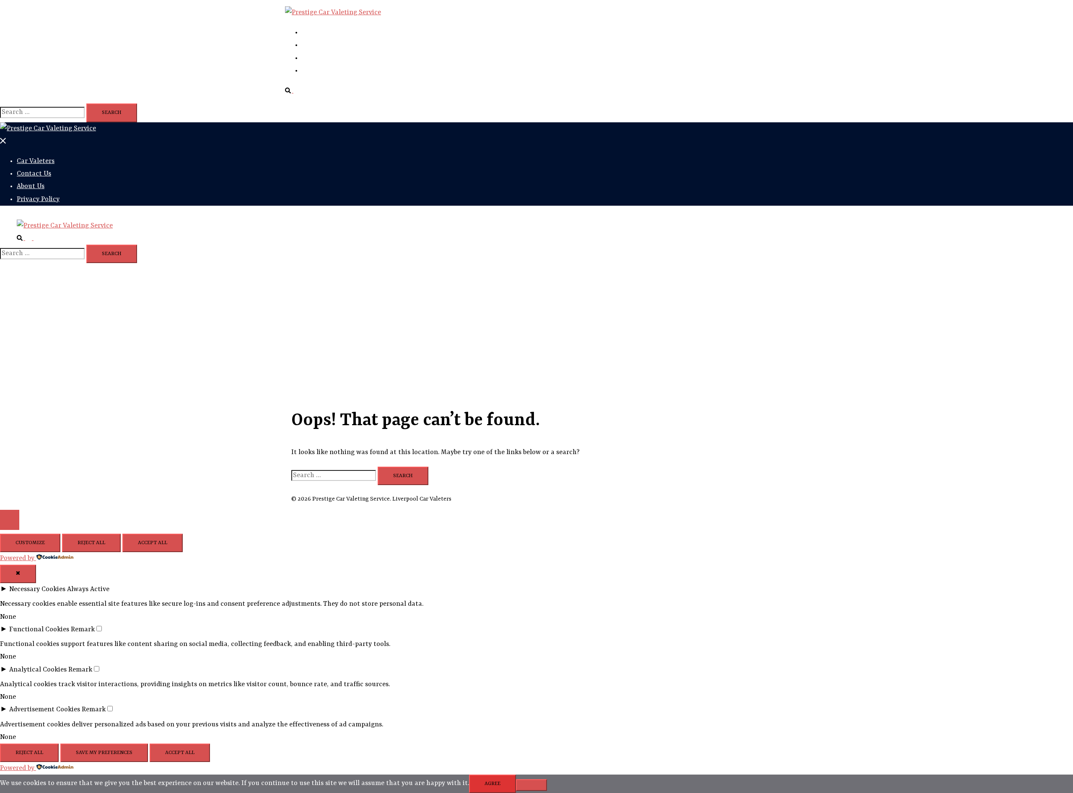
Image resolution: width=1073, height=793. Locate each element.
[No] (531, 785)
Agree (492, 784)
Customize (30, 543)
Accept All (152, 543)
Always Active (88, 589)
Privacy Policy (323, 71)
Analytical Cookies (38, 670)
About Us (315, 58)
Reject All (91, 543)
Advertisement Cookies (44, 709)
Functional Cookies (39, 629)
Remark (83, 629)
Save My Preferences (104, 753)
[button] (292, 91)
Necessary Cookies (37, 589)
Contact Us (319, 45)
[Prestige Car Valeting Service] (333, 12)
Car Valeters (321, 32)
